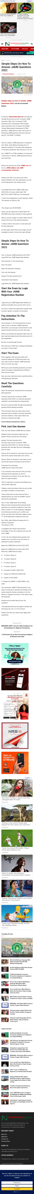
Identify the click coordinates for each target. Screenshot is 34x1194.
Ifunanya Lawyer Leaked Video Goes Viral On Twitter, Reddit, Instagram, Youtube (21, 1012)
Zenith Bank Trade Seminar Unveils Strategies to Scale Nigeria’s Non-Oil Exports (21, 1101)
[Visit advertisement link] (17, 53)
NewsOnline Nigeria (8, 74)
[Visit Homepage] (17, 44)
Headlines (4, 49)
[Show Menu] (2, 44)
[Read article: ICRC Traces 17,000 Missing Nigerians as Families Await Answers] (5, 1071)
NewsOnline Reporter (16, 117)
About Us (4, 1134)
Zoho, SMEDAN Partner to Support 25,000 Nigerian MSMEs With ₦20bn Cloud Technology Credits (20, 1094)
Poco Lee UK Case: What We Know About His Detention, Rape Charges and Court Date (20, 990)
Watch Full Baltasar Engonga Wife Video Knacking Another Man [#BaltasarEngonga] (20, 961)
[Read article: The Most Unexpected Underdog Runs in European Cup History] (5, 1087)
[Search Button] (32, 44)
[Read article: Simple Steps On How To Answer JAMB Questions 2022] (17, 949)
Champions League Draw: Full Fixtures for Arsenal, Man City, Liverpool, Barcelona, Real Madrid (20, 1049)
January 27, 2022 (21, 74)
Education (8, 60)
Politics (25, 49)
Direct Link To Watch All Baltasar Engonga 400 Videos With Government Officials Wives (20, 983)
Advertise (4, 1136)
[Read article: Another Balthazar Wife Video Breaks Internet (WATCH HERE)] (5, 969)
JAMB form (25, 165)
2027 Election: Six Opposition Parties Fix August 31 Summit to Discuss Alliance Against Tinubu (21, 1042)
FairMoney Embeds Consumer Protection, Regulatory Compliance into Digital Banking (20, 976)
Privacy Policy (5, 1141)
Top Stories (15, 49)
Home (2, 60)
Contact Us (4, 1139)
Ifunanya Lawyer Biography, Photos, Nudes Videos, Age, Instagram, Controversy (20, 1019)
